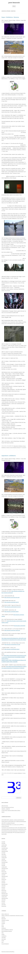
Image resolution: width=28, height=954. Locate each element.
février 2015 (4, 890)
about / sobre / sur (5, 914)
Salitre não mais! (5, 805)
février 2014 (4, 906)
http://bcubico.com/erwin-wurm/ (11, 602)
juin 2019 (3, 870)
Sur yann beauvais (5, 943)
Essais (3, 926)
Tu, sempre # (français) (10, 823)
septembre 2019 (5, 868)
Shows (3, 940)
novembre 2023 (5, 848)
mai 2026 (3, 841)
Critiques (3, 921)
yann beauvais (14, 3)
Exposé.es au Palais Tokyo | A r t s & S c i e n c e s (11, 824)
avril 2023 (3, 852)
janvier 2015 (4, 892)
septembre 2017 (5, 876)
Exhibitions (20, 446)
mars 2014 (4, 904)
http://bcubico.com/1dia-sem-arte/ (12, 597)
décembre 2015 (4, 884)
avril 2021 (3, 863)
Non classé (4, 939)
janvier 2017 (4, 879)
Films (3, 932)
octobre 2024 (4, 845)
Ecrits (3, 925)
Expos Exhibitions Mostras (15, 447)
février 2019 (4, 871)
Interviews (4, 937)
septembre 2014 (5, 898)
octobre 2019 (4, 866)
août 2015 (3, 885)
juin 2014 (3, 901)
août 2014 (3, 899)
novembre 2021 (5, 862)
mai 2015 (3, 888)
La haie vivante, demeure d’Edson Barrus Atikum (11, 810)
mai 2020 (3, 865)
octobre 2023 (4, 849)
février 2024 (4, 846)
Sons (2, 942)
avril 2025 (3, 843)
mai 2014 (3, 903)
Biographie (16, 446)
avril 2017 (3, 877)
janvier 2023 (4, 855)
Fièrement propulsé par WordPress (8, 951)
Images (3, 934)
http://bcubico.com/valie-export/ (11, 611)
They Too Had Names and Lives (8, 807)
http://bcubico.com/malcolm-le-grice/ (12, 606)
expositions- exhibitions (9, 455)
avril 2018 (3, 874)
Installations (4, 935)
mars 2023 (4, 854)
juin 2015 (3, 887)
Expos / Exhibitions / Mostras (10, 17)
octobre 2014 (4, 896)
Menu (14, 6)
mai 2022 (3, 859)
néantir (3, 812)
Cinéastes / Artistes (5, 920)
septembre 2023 (5, 851)
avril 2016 (3, 882)
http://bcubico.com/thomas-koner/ (11, 649)
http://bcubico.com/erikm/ (19, 625)
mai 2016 (3, 881)
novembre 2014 (5, 895)
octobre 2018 (4, 873)
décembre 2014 (4, 893)
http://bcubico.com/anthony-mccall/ (12, 644)
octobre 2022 (4, 857)
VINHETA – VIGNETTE (6, 808)
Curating (15, 773)
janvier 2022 (4, 860)
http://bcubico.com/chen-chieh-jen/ (12, 630)
